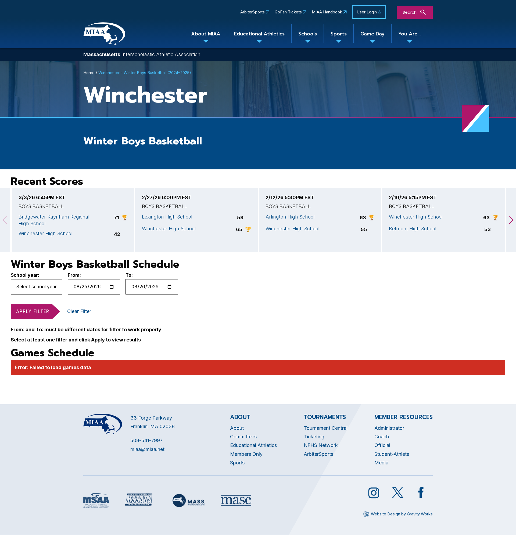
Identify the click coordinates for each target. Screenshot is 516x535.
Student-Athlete (391, 454)
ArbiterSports (252, 12)
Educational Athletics (259, 34)
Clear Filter (79, 311)
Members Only (246, 454)
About (237, 428)
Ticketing (314, 436)
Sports (339, 34)
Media (381, 462)
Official (382, 445)
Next (511, 220)
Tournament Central (325, 428)
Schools (307, 34)
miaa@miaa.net (147, 449)
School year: (25, 275)
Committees (243, 436)
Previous (5, 220)
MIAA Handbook (327, 12)
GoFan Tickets (288, 12)
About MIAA (205, 34)
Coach (381, 436)
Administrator (389, 428)
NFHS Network (321, 445)
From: (74, 275)
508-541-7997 (146, 440)
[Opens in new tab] (96, 500)
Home (89, 72)
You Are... (409, 34)
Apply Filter (32, 311)
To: (129, 275)
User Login (367, 11)
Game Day (372, 34)
